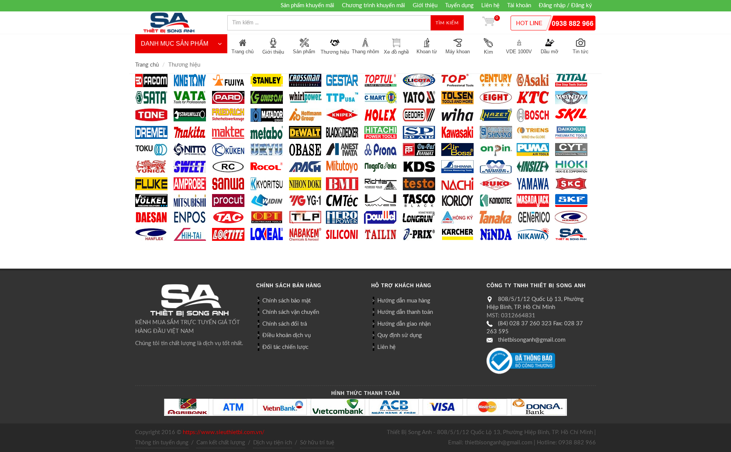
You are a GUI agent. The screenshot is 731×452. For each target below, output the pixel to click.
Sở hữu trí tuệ (317, 443)
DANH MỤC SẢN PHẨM (174, 43)
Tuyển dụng (459, 5)
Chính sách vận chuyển (290, 312)
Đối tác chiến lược (285, 347)
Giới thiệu (425, 5)
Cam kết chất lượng (220, 443)
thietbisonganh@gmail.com (531, 340)
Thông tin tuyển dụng (161, 443)
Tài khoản (519, 5)
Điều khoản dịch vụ (286, 335)
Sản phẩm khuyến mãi (307, 5)
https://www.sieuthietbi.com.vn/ (224, 432)
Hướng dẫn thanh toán (405, 312)
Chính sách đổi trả (284, 324)
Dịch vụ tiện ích (272, 443)
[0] (488, 22)
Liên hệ (490, 5)
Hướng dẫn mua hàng (403, 301)
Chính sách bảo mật (286, 301)
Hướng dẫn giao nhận (404, 324)
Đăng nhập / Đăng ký (565, 5)
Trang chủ (147, 65)
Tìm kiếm (447, 23)
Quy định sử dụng (399, 335)
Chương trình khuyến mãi (373, 5)
